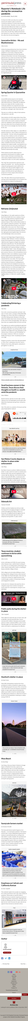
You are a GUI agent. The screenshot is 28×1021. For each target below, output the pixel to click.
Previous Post (5, 963)
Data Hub (14, 976)
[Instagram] (11, 972)
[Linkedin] (9, 958)
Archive (14, 998)
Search (14, 992)
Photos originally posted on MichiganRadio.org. (12, 380)
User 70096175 (3, 424)
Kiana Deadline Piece (10, 424)
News (14, 974)
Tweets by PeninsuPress (12, 990)
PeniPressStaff (7, 949)
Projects (14, 984)
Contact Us (14, 988)
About (14, 986)
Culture (14, 979)
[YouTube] (17, 972)
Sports (14, 977)
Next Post (24, 963)
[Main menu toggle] (25, 3)
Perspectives (14, 983)
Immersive (14, 981)
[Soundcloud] (19, 972)
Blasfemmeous (21, 62)
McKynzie (8, 69)
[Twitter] (6, 958)
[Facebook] (2, 958)
